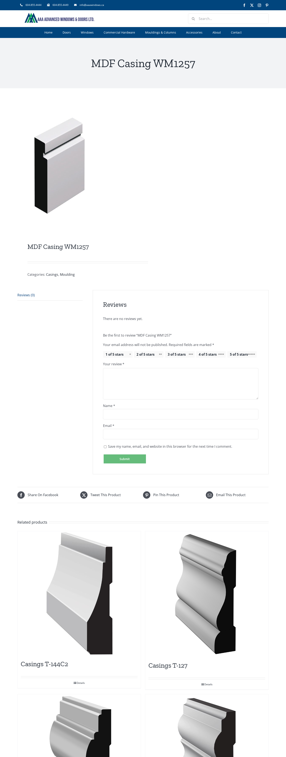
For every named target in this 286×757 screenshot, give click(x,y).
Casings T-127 (167, 665)
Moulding (67, 274)
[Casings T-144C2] (79, 593)
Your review (113, 364)
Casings (52, 274)
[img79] (77, 166)
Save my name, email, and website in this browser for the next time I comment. (170, 446)
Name (109, 405)
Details (81, 683)
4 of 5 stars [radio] (208, 354)
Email (108, 425)
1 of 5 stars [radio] (115, 354)
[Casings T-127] (206, 594)
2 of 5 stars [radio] (146, 354)
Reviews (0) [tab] (26, 295)
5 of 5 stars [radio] (239, 354)
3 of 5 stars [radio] (177, 354)
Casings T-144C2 (44, 664)
